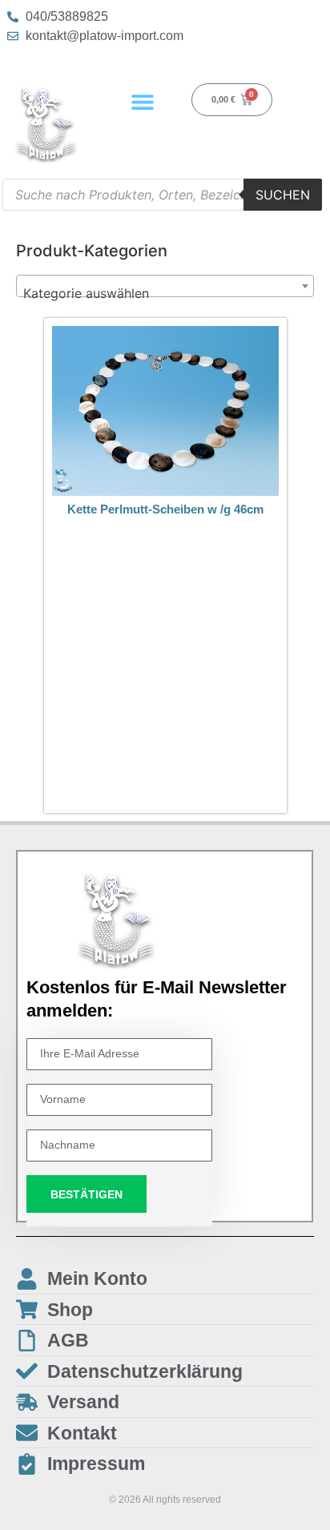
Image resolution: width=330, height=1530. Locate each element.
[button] (143, 101)
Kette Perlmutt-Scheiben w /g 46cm (165, 509)
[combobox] (165, 286)
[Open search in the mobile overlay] (162, 195)
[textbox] (165, 293)
